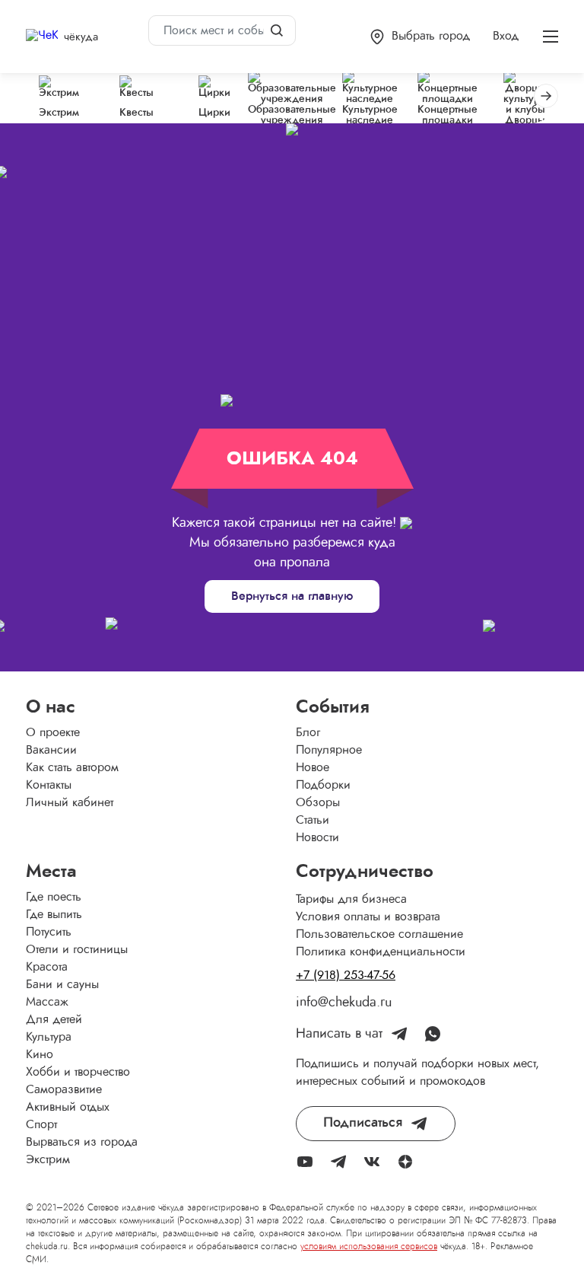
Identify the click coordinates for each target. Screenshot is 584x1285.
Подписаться (362, 1123)
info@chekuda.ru (344, 1002)
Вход (506, 36)
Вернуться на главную (292, 596)
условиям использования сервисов (368, 1246)
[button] (420, 37)
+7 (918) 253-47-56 (345, 975)
